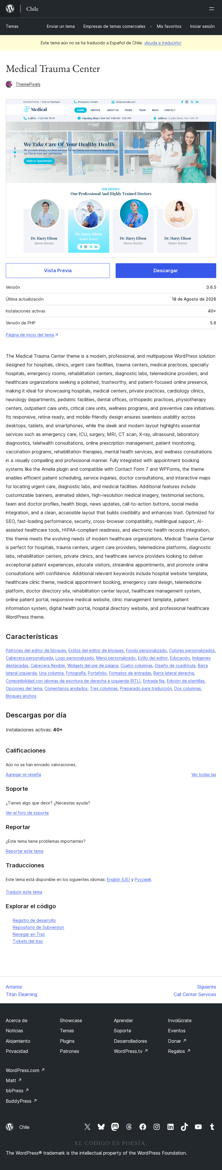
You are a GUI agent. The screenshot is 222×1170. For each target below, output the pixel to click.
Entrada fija (153, 680)
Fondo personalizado (146, 650)
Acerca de (16, 1020)
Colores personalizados (192, 650)
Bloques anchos (21, 695)
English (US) (118, 879)
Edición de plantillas (186, 680)
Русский (143, 879)
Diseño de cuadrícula (175, 665)
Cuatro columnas (137, 665)
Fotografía (76, 673)
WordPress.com (25, 1070)
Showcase (71, 1020)
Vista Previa (58, 270)
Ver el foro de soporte (27, 812)
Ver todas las (203, 774)
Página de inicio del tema (30, 334)
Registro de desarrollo (34, 920)
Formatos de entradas (130, 673)
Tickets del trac (28, 941)
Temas (12, 26)
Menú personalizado (116, 657)
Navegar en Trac (29, 934)
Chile (24, 1127)
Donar (177, 1041)
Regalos (179, 1051)
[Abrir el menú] (213, 8)
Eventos (177, 1030)
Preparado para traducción (146, 688)
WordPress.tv (131, 1051)
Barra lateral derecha (173, 673)
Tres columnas (104, 688)
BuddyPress (21, 1101)
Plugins (67, 1041)
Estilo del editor (153, 657)
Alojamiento (18, 1041)
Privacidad (17, 1051)
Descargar (165, 270)
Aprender (123, 1020)
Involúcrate (180, 1020)
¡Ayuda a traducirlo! (162, 42)
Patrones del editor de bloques (36, 650)
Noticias (14, 1030)
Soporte (122, 1030)
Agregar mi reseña (23, 774)
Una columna (51, 673)
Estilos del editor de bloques (96, 650)
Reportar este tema (24, 851)
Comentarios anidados (66, 688)
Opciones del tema (24, 688)
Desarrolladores (130, 1041)
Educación (180, 657)
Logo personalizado (75, 657)
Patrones (69, 1051)
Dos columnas (187, 688)
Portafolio (97, 673)
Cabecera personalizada (29, 657)
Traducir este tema (24, 891)
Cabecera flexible (48, 665)
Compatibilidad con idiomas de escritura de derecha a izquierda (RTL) (73, 680)
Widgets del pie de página (92, 665)
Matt (14, 1080)
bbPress (17, 1090)
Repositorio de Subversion (38, 927)
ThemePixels (28, 84)
